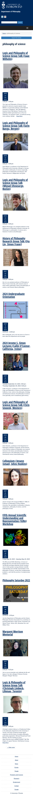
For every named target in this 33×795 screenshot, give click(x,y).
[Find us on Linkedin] (2, 17)
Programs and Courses (16, 774)
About (16, 760)
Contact (16, 786)
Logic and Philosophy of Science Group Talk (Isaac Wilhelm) (16, 56)
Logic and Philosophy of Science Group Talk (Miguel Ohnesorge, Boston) (15, 184)
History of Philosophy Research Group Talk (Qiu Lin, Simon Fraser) (16, 241)
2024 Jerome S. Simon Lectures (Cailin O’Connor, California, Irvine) (16, 346)
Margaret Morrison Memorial (13, 633)
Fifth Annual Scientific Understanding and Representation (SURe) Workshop (15, 519)
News (16, 764)
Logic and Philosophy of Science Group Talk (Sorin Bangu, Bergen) (16, 125)
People (16, 771)
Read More (19, 116)
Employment (16, 782)
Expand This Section (16, 37)
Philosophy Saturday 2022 (16, 580)
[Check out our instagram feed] (5, 17)
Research (16, 778)
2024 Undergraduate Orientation (14, 295)
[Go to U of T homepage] (11, 5)
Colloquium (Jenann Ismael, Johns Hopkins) (15, 462)
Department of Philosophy (10, 11)
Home (4, 33)
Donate (17, 789)
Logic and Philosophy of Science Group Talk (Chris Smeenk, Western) (16, 405)
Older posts (11, 747)
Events (16, 767)
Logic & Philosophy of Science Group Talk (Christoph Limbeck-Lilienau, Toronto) (14, 686)
